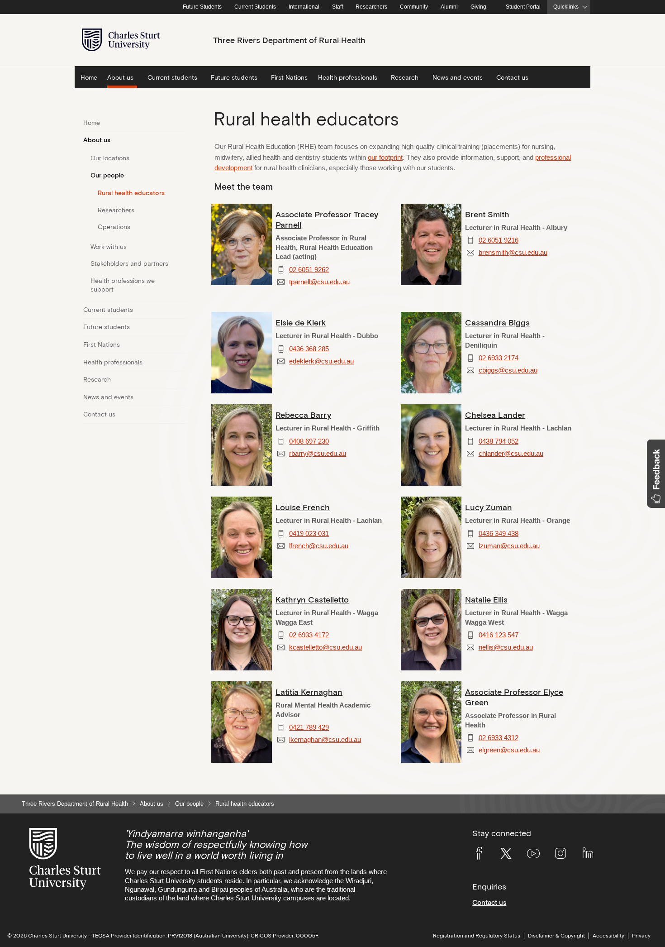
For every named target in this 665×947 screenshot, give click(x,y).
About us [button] (120, 77)
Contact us (512, 77)
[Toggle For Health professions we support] (181, 285)
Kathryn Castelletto (312, 599)
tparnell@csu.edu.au (319, 282)
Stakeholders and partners (129, 263)
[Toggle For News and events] (181, 397)
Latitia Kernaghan (309, 692)
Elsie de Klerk (301, 322)
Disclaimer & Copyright (556, 936)
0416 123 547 (498, 635)
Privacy (641, 936)
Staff (337, 7)
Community (414, 7)
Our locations (109, 158)
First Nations (289, 77)
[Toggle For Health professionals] (181, 362)
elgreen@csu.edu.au (509, 750)
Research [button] (404, 77)
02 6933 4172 (309, 635)
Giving (478, 7)
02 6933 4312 (498, 737)
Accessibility (608, 936)
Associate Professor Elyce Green (514, 697)
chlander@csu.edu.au (511, 453)
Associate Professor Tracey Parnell (327, 220)
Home (89, 77)
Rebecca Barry (303, 415)
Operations (114, 226)
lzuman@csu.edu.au (509, 546)
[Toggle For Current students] (181, 310)
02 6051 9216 (498, 240)
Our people (107, 175)
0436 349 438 (498, 533)
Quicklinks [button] (566, 7)
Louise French (303, 507)
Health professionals (112, 362)
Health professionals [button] (347, 77)
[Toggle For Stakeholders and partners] (181, 264)
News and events (108, 397)
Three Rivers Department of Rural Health (75, 803)
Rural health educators (131, 192)
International (304, 7)
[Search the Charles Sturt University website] (566, 40)
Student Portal (523, 7)
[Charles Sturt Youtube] (533, 855)
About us (96, 139)
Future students (106, 326)
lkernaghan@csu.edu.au (325, 739)
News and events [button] (457, 77)
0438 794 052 (498, 441)
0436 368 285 (309, 349)
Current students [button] (172, 77)
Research (97, 379)
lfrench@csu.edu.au (318, 546)
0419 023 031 (309, 533)
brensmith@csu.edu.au (513, 252)
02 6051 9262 (309, 269)
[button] (656, 474)
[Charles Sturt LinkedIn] (588, 855)
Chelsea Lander (495, 415)
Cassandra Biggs (497, 322)
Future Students (202, 7)
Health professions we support (122, 285)
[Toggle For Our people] (181, 175)
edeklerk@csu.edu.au (321, 361)
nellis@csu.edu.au (506, 647)
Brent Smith (487, 214)
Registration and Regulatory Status (476, 936)
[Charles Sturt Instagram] (560, 855)
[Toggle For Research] (181, 380)
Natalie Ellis (486, 599)
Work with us (108, 246)
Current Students (255, 7)
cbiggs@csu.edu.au (508, 370)
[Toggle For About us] (181, 140)
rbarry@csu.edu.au (317, 453)
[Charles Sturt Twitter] (506, 855)
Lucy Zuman (488, 507)
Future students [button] (234, 77)
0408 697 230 (309, 441)
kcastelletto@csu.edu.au (325, 647)
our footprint (385, 157)
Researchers (371, 7)
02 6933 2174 (498, 358)
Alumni (449, 7)
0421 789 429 (309, 727)
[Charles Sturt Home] (174, 7)
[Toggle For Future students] (181, 327)
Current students (108, 309)
